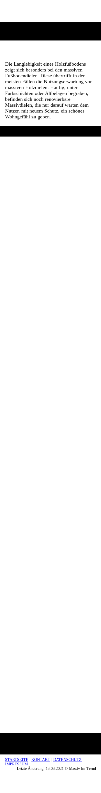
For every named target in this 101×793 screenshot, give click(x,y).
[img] (50, 15)
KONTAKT (40, 760)
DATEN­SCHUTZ (67, 760)
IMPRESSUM (16, 764)
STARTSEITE (16, 760)
